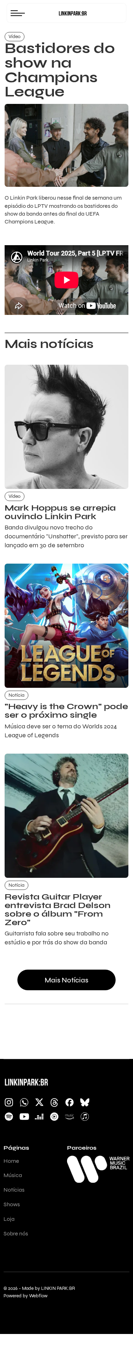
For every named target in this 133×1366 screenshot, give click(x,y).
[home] (73, 13)
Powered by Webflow (26, 1296)
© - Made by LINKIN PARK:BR (39, 1288)
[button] (19, 13)
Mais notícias (66, 980)
